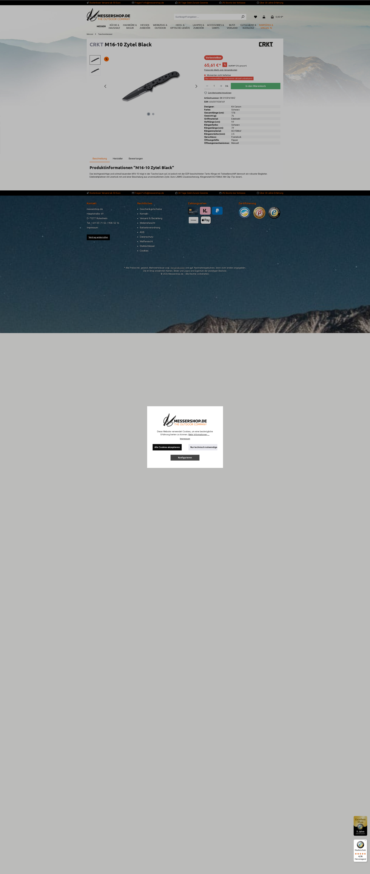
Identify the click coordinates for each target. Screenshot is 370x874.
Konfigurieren (185, 457)
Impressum (185, 438)
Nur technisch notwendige (203, 447)
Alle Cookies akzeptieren (167, 447)
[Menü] (365, 841)
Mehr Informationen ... (198, 434)
